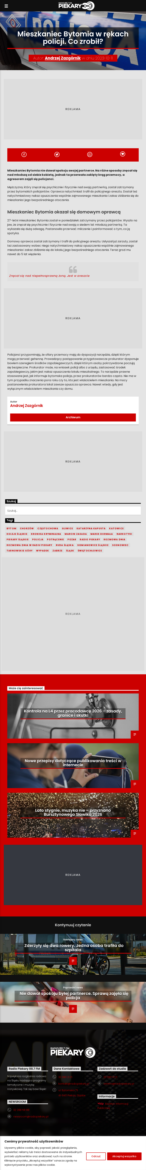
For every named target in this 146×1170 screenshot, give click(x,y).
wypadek (42, 550)
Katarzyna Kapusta (91, 528)
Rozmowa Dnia (114, 539)
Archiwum (73, 417)
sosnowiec (120, 545)
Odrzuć (96, 1156)
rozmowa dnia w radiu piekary (29, 545)
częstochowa (47, 528)
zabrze (57, 550)
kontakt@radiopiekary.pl (73, 1083)
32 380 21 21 (65, 1077)
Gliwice (67, 528)
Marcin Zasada (76, 533)
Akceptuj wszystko (124, 1156)
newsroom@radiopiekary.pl (30, 1116)
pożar (71, 539)
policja (37, 539)
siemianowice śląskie (93, 545)
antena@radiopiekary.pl (118, 1083)
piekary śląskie (18, 539)
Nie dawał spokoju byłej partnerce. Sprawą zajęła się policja (74, 996)
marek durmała (101, 533)
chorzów (27, 528)
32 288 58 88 (21, 1110)
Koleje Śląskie (17, 533)
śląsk (70, 550)
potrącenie (55, 539)
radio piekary (90, 539)
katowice (116, 528)
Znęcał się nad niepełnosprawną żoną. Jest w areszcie (49, 276)
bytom (11, 528)
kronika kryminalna (46, 533)
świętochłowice (90, 550)
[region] (73, 1153)
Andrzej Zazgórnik (63, 58)
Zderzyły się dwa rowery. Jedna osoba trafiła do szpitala (74, 948)
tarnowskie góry (20, 550)
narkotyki (124, 533)
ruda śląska (65, 545)
